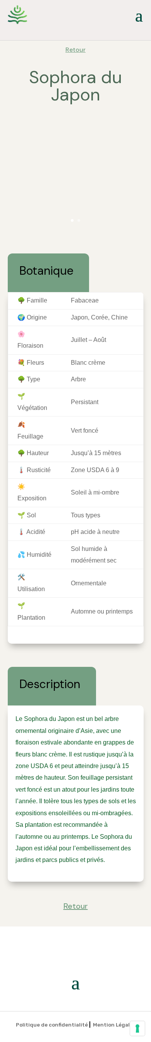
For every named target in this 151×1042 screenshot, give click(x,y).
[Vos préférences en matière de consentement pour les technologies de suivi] (137, 1028)
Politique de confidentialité (52, 1025)
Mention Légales (114, 1025)
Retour (75, 50)
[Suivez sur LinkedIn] (141, 31)
